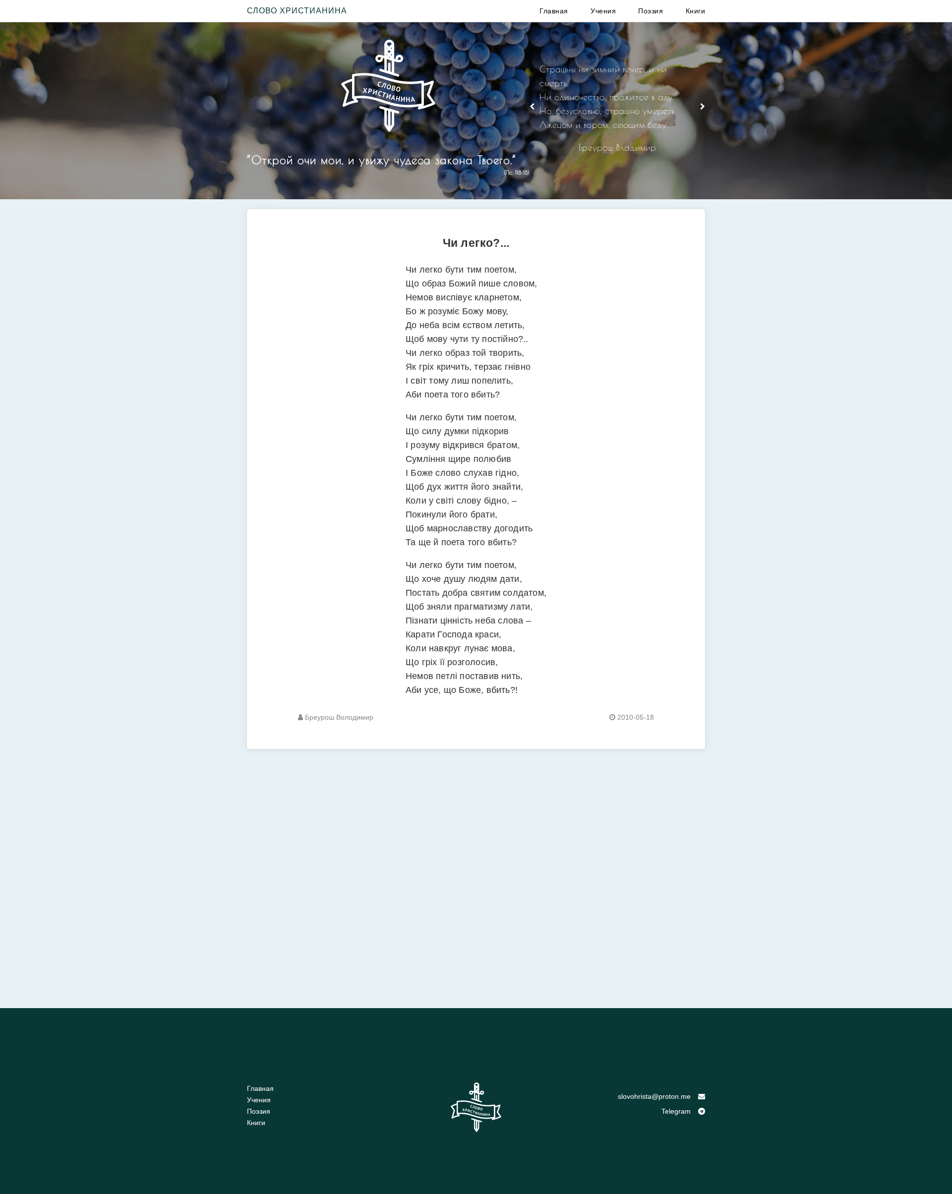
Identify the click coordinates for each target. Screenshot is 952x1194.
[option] (617, 112)
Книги (696, 11)
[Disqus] (476, 873)
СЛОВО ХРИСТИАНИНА (297, 10)
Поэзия (650, 11)
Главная (553, 11)
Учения (603, 11)
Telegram (676, 1111)
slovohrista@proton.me (654, 1096)
